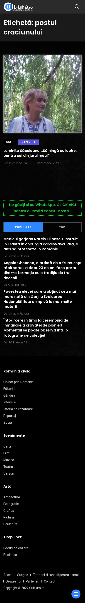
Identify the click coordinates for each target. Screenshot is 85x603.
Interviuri (28, 142)
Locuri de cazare (15, 548)
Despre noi (13, 581)
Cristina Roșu (17, 285)
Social (7, 422)
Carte (7, 446)
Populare (23, 227)
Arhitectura (11, 497)
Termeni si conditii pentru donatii (56, 575)
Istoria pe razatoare (18, 409)
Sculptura (10, 524)
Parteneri (32, 581)
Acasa (7, 575)
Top (62, 227)
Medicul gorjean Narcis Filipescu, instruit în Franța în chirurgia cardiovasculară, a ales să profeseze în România (40, 244)
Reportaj (9, 416)
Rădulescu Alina (19, 342)
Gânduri (9, 395)
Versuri (8, 473)
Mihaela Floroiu (18, 256)
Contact (49, 581)
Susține (22, 575)
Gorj (9, 142)
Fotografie (11, 504)
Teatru (8, 467)
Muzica (8, 460)
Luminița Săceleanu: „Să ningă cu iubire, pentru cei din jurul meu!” (40, 153)
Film (6, 453)
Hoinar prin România (18, 382)
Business (10, 555)
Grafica (8, 511)
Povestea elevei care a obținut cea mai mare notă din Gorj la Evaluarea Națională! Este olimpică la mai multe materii (39, 299)
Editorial (9, 389)
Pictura (8, 517)
